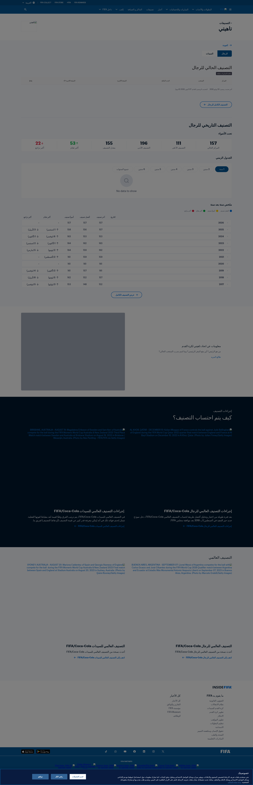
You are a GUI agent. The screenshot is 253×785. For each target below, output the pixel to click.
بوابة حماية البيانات (234, 782)
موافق (40, 777)
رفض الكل (59, 777)
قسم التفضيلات (77, 777)
